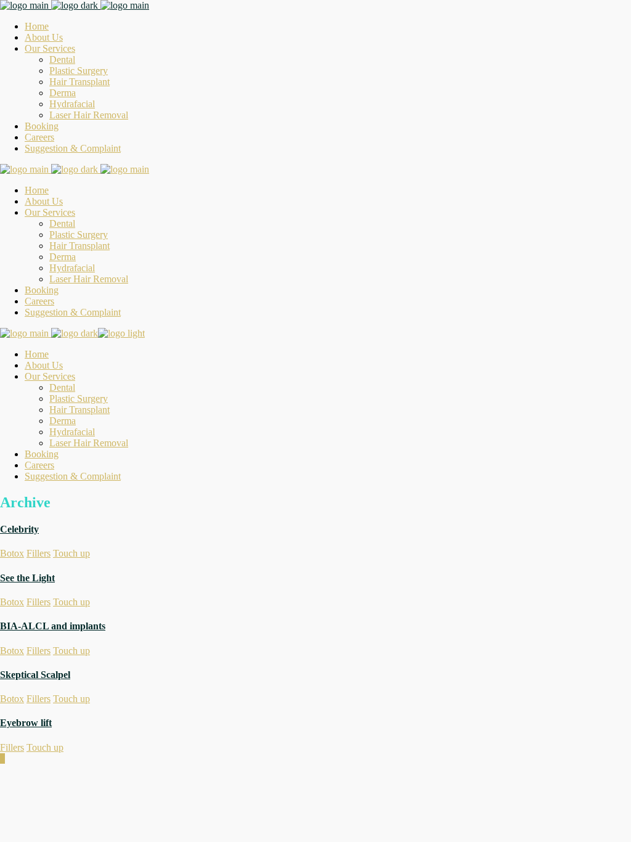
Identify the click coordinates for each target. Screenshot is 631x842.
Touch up (71, 553)
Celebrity (19, 529)
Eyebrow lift (26, 722)
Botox (12, 553)
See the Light (27, 578)
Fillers (38, 553)
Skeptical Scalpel (35, 674)
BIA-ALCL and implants (52, 626)
